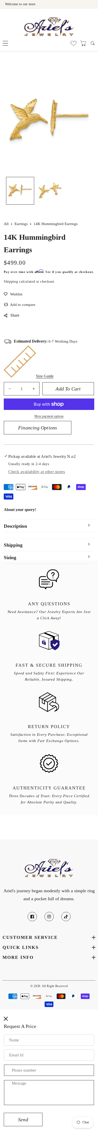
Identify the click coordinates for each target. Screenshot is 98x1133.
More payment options (49, 416)
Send (23, 1119)
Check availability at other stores (36, 472)
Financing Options (37, 427)
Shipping (11, 281)
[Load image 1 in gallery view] (20, 191)
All (6, 224)
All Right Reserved (55, 986)
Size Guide (45, 376)
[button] (5, 43)
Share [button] (14, 315)
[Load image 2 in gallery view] (50, 191)
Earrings (21, 224)
